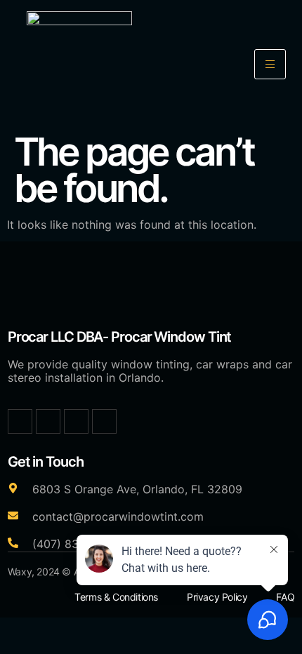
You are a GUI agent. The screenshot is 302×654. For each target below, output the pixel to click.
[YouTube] (104, 421)
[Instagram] (76, 421)
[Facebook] (20, 421)
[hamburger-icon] (270, 64)
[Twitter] (48, 421)
